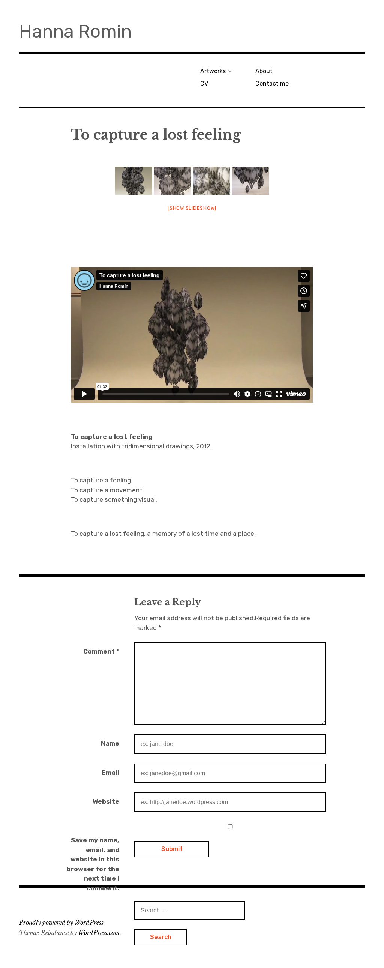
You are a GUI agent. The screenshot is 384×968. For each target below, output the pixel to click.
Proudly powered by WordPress (61, 922)
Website (106, 801)
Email (110, 772)
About (264, 71)
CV (204, 83)
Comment (101, 651)
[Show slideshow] (192, 208)
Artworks (213, 71)
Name (110, 743)
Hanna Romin (75, 31)
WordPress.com (99, 932)
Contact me (272, 83)
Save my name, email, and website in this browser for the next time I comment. (93, 864)
